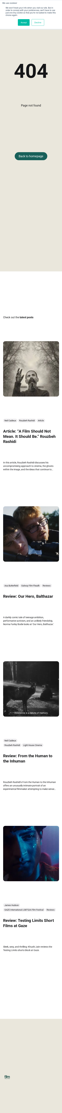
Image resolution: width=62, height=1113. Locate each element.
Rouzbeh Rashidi (27, 420)
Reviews (47, 585)
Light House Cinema (32, 745)
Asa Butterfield (11, 585)
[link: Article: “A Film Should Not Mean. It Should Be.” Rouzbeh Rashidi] (31, 395)
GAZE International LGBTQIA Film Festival (23, 910)
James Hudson (11, 905)
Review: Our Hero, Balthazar (28, 596)
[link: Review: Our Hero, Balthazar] (31, 560)
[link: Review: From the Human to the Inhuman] (31, 715)
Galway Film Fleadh (30, 585)
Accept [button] (24, 22)
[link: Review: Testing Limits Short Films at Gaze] (31, 880)
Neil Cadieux (10, 420)
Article (41, 420)
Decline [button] (37, 22)
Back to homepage (31, 156)
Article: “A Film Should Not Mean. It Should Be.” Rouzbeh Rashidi (29, 436)
